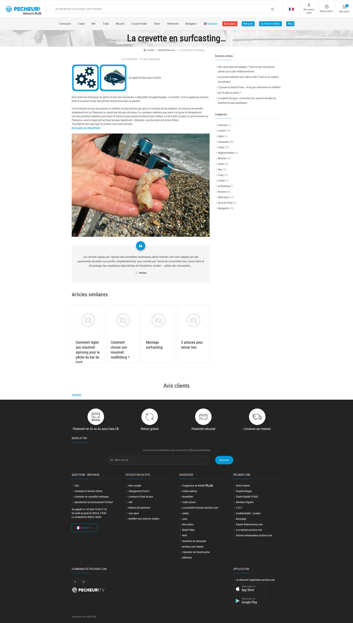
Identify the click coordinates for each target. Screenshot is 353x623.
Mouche (120, 23)
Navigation (191, 23)
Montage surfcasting (154, 345)
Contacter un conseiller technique (92, 496)
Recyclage (241, 518)
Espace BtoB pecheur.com (249, 524)
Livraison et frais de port (141, 496)
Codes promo (189, 502)
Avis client (134, 513)
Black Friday (188, 529)
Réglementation (226, 152)
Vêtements (173, 23)
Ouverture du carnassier (194, 541)
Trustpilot (76, 394)
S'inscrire (224, 460)
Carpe (81, 23)
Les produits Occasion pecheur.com (200, 507)
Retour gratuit (149, 429)
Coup (220, 175)
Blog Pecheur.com (166, 50)
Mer (94, 23)
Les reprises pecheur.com (249, 529)
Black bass (223, 197)
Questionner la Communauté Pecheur (94, 502)
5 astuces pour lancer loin (192, 345)
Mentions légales (245, 502)
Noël (184, 535)
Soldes (185, 513)
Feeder (221, 180)
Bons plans (230, 23)
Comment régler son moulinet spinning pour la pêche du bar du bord (88, 352)
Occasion (212, 23)
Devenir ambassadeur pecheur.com (254, 535)
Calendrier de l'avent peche (196, 552)
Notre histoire (243, 485)
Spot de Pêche (225, 202)
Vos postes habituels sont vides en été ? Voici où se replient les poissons (248, 79)
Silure (157, 23)
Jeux (184, 518)
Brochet (222, 191)
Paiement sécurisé (203, 429)
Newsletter (187, 496)
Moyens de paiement (139, 507)
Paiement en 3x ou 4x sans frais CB (96, 429)
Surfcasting (223, 186)
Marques (248, 23)
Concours (223, 125)
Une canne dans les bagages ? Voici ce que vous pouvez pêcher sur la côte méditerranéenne (246, 69)
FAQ (77, 485)
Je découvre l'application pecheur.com (255, 579)
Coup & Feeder (139, 23)
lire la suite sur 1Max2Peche (86, 127)
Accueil (150, 50)
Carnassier (65, 23)
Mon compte (135, 485)
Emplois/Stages (244, 491)
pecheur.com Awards (193, 546)
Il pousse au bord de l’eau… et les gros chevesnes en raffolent (249, 87)
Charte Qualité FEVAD (247, 496)
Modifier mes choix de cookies (144, 518)
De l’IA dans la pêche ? (229, 92)
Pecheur (143, 272)
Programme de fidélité (194, 485)
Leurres (222, 130)
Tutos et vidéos (271, 23)
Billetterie (187, 557)
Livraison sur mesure (257, 429)
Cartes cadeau (189, 491)
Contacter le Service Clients (88, 491)
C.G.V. (239, 507)
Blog (290, 23)
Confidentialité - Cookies (248, 513)
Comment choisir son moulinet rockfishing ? (120, 349)
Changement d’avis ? (139, 491)
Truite (106, 23)
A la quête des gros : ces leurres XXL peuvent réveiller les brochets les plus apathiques (247, 100)
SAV (131, 502)
